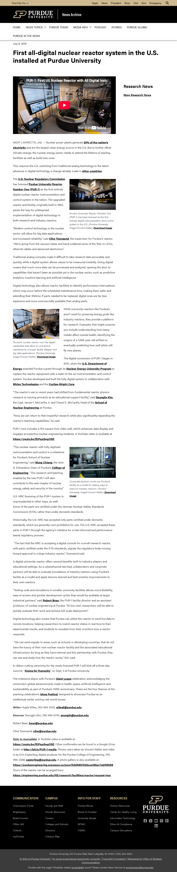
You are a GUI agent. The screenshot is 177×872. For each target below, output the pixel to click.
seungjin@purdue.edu (75, 715)
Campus (51, 798)
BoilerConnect (20, 818)
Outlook (17, 830)
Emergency (155, 3)
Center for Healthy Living (123, 812)
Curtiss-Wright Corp (61, 384)
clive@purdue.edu (44, 731)
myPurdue (18, 836)
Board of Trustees (87, 812)
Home (17, 27)
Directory (50, 830)
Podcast (100, 27)
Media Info (80, 27)
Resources (118, 798)
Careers (49, 818)
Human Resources (55, 812)
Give (143, 3)
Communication (26, 798)
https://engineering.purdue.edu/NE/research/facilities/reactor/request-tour (62, 775)
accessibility (77, 867)
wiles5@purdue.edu (69, 707)
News (104, 3)
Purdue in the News (26, 36)
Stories (116, 27)
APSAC (82, 824)
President (116, 3)
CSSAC (82, 830)
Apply (95, 3)
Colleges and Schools (56, 824)
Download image (103, 228)
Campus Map (52, 836)
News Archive (71, 14)
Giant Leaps (63, 679)
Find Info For (19, 3)
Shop (127, 3)
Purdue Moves (85, 805)
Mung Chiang (43, 462)
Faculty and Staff (54, 805)
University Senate (87, 818)
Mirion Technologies (26, 384)
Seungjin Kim (104, 397)
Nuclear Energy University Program (88, 369)
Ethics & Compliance (121, 824)
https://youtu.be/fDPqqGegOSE (33, 439)
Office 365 (18, 824)
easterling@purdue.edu (41, 760)
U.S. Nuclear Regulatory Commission (41, 179)
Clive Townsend (59, 239)
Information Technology (122, 818)
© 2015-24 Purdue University (35, 858)
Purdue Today (58, 27)
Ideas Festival (49, 694)
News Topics (34, 27)
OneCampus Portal (23, 805)
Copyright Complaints (113, 858)
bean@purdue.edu (41, 723)
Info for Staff (89, 798)
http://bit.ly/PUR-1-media (40, 749)
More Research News (137, 95)
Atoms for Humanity (37, 671)
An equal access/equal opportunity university (76, 858)
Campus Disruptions (121, 830)
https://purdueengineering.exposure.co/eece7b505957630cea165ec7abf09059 (63, 765)
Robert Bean (51, 600)
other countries (92, 171)
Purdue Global (137, 27)
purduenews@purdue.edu (139, 867)
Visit (135, 3)
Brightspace (19, 812)
